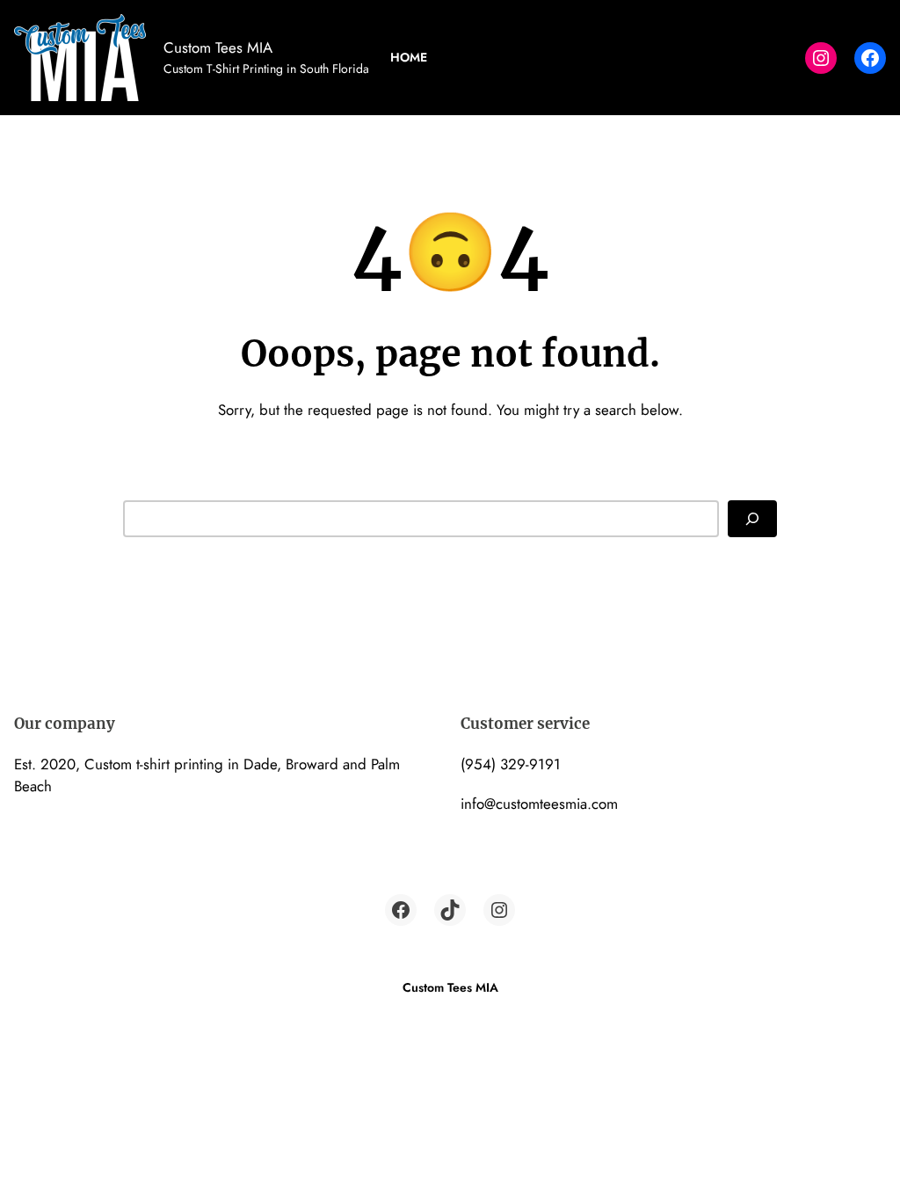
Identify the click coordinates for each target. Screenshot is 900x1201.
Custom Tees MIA (217, 47)
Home (408, 57)
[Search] (752, 518)
